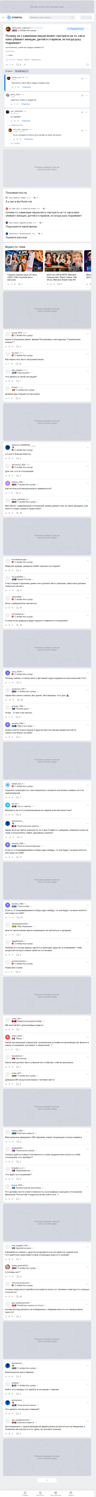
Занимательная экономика (28, 1188)
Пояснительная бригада (28, 846)
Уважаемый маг (23, 1171)
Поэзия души (22, 709)
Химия (23, 198)
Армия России (24, 579)
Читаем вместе (25, 234)
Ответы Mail (23, 906)
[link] (24, 269)
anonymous (13, 234)
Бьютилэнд (21, 1058)
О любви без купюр (27, 30)
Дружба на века (26, 223)
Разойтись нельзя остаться (30, 1305)
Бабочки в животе (25, 1133)
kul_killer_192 (14, 209)
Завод (19, 1038)
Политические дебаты (28, 826)
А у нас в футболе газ (19, 201)
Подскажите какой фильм (21, 226)
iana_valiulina (14, 198)
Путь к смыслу (24, 806)
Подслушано (23, 373)
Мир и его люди (24, 726)
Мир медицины (24, 926)
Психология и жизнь (25, 1150)
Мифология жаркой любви (29, 1021)
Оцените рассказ (16, 237)
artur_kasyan (13, 223)
